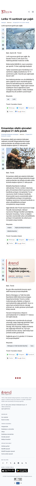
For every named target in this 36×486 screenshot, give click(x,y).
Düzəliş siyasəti (5, 437)
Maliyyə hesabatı (5, 439)
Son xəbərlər (4, 417)
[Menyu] (33, 12)
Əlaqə (3, 431)
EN (14, 483)
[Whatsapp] (3, 463)
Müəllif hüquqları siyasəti (8, 451)
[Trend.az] (6, 11)
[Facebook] (6, 463)
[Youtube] (14, 463)
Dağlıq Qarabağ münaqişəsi (22, 227)
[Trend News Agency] (6, 393)
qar (8, 99)
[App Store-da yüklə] (8, 470)
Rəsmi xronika (5, 419)
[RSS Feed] (26, 463)
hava (32, 346)
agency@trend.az (5, 408)
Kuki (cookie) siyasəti (7, 454)
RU (21, 483)
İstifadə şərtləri (5, 446)
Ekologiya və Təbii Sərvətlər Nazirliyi (17, 346)
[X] (10, 463)
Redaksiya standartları (7, 434)
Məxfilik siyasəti (5, 448)
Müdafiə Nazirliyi (12, 231)
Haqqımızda (4, 426)
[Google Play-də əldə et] (22, 470)
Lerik (14, 99)
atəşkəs (9, 227)
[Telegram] (18, 463)
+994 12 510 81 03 (5, 406)
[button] (3, 29)
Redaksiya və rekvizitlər (7, 429)
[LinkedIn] (22, 463)
